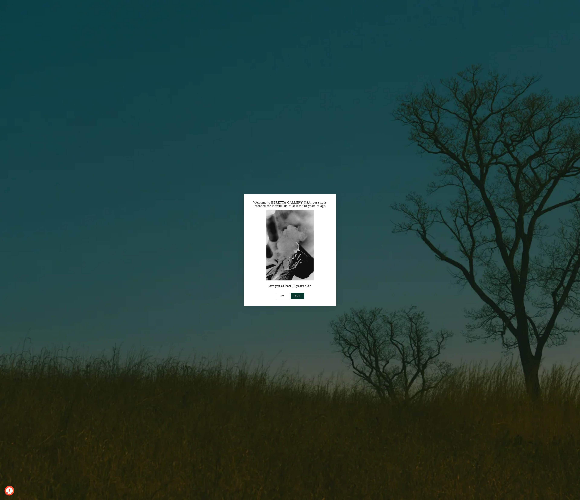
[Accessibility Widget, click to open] (9, 490)
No (282, 296)
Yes (297, 296)
